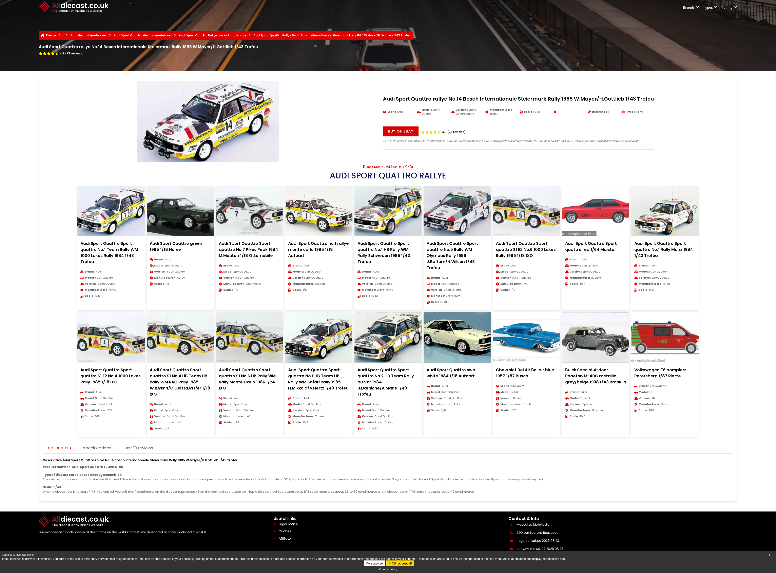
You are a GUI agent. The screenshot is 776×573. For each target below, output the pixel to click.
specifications (97, 448)
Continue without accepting (18, 554)
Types (708, 7)
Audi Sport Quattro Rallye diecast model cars (213, 35)
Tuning (727, 7)
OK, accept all (401, 563)
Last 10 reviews (138, 448)
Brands (689, 7)
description (59, 448)
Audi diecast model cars (89, 35)
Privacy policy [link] (388, 569)
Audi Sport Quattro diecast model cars (143, 35)
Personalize (374, 563)
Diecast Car (55, 35)
